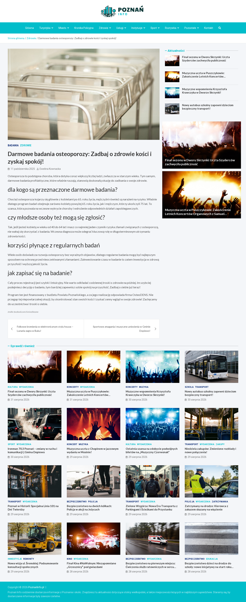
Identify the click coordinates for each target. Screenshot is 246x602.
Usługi (119, 27)
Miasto (62, 27)
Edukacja (212, 559)
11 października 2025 (23, 168)
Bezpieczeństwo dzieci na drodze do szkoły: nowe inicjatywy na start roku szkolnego (208, 567)
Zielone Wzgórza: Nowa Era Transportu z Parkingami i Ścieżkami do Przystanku (152, 507)
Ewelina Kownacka (50, 168)
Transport (202, 387)
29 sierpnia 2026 (79, 457)
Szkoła (189, 387)
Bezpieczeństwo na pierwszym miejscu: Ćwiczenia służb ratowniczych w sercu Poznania (150, 567)
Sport (154, 27)
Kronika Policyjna (83, 27)
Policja (93, 501)
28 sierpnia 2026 (79, 571)
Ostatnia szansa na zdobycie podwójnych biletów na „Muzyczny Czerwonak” (152, 450)
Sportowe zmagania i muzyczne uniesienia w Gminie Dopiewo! (121, 328)
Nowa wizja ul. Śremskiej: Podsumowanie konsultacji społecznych (33, 565)
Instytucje (136, 27)
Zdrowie (103, 27)
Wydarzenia (26, 387)
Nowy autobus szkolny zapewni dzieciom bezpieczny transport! (207, 106)
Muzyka (143, 387)
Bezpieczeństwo (77, 501)
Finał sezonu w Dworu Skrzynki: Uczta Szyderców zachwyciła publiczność (206, 58)
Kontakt (208, 27)
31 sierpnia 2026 (20, 399)
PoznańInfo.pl (36, 587)
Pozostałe (190, 27)
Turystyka (44, 27)
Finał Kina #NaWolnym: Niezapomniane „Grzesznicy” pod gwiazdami (91, 565)
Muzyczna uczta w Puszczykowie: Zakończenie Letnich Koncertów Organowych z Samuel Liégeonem (203, 76)
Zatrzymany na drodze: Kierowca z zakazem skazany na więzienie (206, 507)
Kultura (13, 387)
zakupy (220, 444)
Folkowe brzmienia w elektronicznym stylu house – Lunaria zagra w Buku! (45, 328)
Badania (13, 145)
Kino (69, 559)
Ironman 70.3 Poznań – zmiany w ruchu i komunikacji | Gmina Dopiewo (32, 450)
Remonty (28, 559)
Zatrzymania (220, 501)
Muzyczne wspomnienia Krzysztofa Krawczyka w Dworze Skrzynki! (204, 90)
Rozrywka (170, 27)
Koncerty (73, 387)
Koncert (72, 444)
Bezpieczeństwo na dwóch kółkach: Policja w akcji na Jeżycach (89, 507)
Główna (29, 27)
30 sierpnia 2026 (138, 399)
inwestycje (15, 559)
